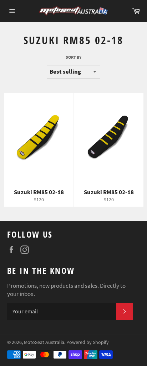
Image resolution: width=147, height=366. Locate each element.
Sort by (73, 57)
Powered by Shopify (87, 342)
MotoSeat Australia (44, 342)
